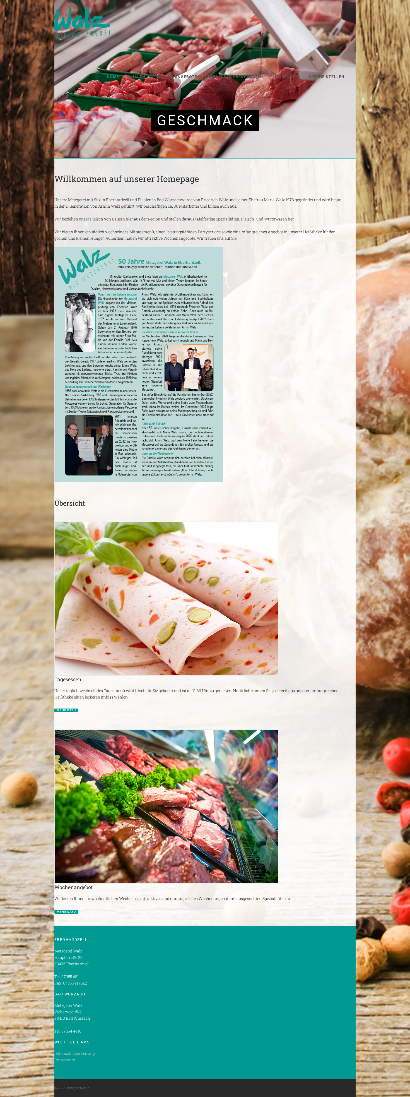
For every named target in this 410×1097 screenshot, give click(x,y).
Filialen (136, 77)
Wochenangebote (177, 77)
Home (113, 77)
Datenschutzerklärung (74, 1053)
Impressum (64, 1059)
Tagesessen (67, 679)
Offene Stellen (326, 77)
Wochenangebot (73, 887)
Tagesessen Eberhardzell (235, 77)
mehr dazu (66, 710)
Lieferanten (286, 77)
